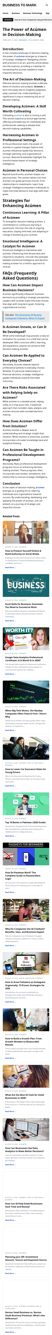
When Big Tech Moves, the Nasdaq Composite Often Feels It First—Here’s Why (26, 713)
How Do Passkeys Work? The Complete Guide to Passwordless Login (22, 875)
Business (16, 13)
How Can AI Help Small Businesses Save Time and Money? (23, 1205)
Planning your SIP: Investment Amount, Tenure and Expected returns (26, 1258)
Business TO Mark (19, 5)
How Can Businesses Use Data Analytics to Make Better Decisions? (24, 1150)
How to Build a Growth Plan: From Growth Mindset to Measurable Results (23, 1041)
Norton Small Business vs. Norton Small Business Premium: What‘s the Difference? (25, 1315)
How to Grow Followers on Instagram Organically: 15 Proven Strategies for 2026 (25, 985)
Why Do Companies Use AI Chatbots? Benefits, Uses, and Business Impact (25, 930)
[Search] (46, 5)
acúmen (18, 115)
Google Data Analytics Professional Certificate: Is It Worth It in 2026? (24, 659)
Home (5, 13)
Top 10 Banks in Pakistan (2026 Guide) (25, 822)
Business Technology (32, 13)
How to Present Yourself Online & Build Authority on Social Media (23, 552)
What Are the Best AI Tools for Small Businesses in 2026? (24, 1096)
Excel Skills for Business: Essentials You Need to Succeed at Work (24, 605)
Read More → (10, 567)
